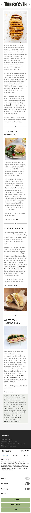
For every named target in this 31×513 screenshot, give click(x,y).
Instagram (17, 421)
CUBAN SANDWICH (14, 228)
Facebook (7, 421)
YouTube (18, 417)
